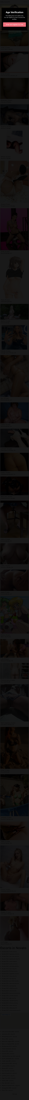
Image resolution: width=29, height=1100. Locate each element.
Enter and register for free (14, 24)
